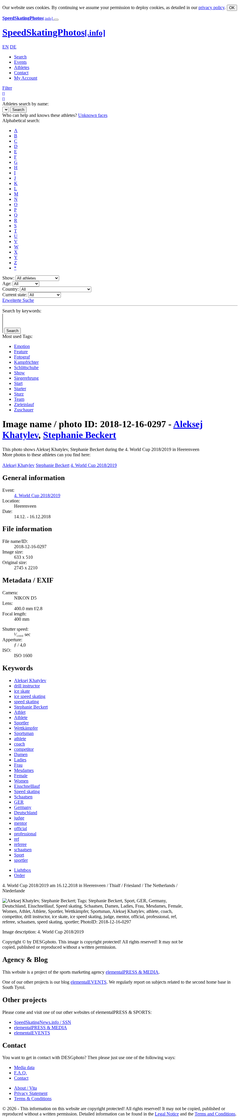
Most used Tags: (17, 336)
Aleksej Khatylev (18, 465)
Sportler (21, 722)
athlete (20, 738)
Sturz (19, 393)
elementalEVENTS (89, 982)
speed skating (26, 701)
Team (19, 399)
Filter (7, 87)
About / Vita (25, 1088)
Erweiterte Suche (18, 300)
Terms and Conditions (215, 1113)
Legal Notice (167, 1113)
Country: (10, 289)
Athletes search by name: (25, 103)
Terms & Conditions (33, 1098)
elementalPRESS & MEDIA (132, 972)
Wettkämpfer (26, 728)
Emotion (22, 346)
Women (21, 780)
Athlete (21, 717)
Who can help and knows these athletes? (39, 115)
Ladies (20, 759)
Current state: (14, 294)
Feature (21, 351)
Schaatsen (23, 796)
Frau (18, 765)
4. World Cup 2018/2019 (94, 465)
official (20, 828)
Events (20, 62)
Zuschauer (23, 409)
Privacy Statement (30, 1093)
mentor (20, 823)
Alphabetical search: (21, 120)
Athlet (19, 712)
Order (19, 875)
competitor (24, 749)
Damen (21, 754)
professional (25, 833)
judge (19, 817)
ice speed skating (29, 696)
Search (20, 56)
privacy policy (211, 7)
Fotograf (22, 356)
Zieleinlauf (24, 404)
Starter (20, 388)
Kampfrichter (26, 362)
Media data (24, 1067)
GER (19, 802)
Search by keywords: (21, 310)
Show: (8, 277)
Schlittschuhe (26, 367)
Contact (21, 72)
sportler (21, 860)
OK (232, 8)
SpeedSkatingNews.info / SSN (42, 1022)
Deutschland (25, 812)
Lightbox (22, 870)
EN (5, 46)
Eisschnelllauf (27, 786)
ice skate (22, 691)
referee (20, 844)
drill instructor (27, 685)
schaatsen (23, 849)
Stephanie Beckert (79, 435)
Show (19, 372)
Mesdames (24, 770)
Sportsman (24, 733)
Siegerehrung (26, 378)
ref (16, 839)
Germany (22, 807)
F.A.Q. (20, 1072)
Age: (6, 283)
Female (21, 775)
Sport (19, 854)
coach (19, 743)
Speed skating (27, 791)
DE (13, 46)
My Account (25, 77)
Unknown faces (92, 115)
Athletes (21, 67)
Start (18, 383)
